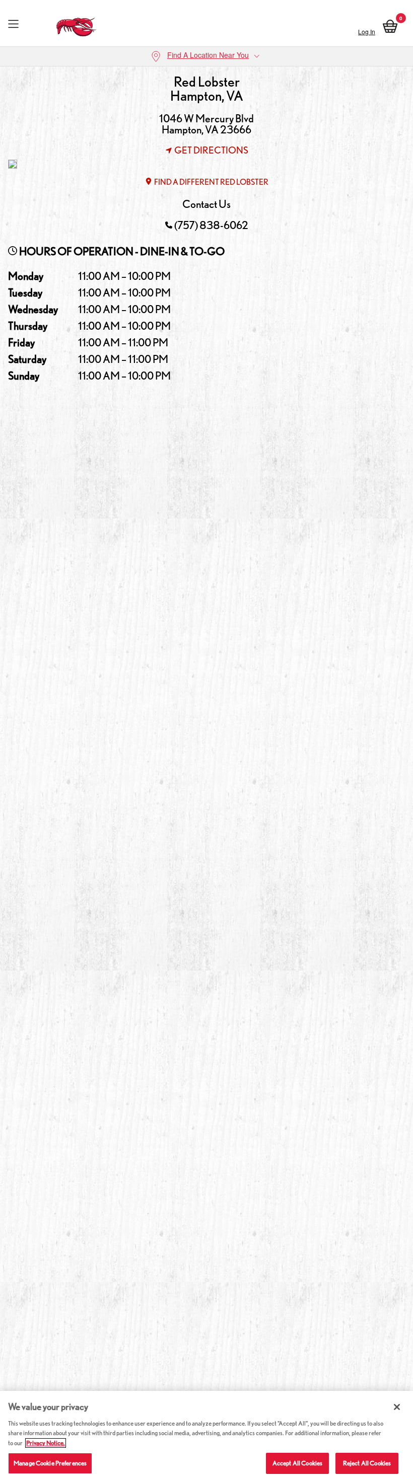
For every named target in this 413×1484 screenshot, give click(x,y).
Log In (366, 31)
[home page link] (76, 24)
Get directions (211, 150)
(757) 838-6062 (211, 225)
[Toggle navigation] (13, 24)
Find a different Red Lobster (211, 182)
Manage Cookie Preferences (50, 1463)
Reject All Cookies (367, 1463)
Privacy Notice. (45, 1443)
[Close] (397, 1407)
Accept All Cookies (297, 1463)
